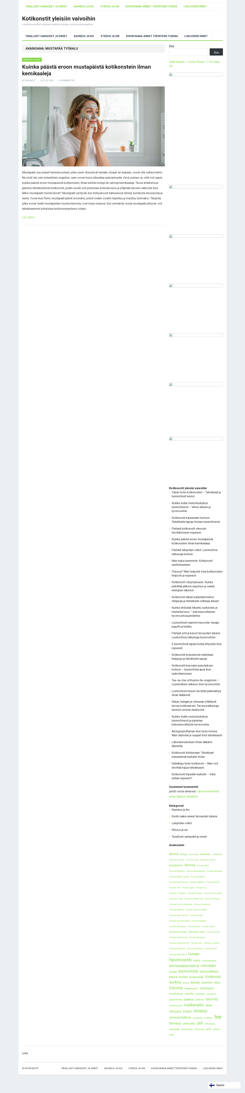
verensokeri (187, 1029)
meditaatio (207, 988)
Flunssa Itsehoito (199, 921)
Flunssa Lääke (207, 926)
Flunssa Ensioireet (202, 904)
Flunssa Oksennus (197, 937)
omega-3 (211, 994)
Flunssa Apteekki (197, 882)
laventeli (207, 982)
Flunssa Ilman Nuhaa (178, 915)
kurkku (175, 982)
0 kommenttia (66, 80)
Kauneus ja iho (84, 6)
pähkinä (188, 999)
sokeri (187, 1011)
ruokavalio (194, 1004)
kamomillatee (209, 971)
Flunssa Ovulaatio (211, 943)
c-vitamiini (217, 854)
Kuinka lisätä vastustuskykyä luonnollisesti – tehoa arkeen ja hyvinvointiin (191, 507)
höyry (197, 960)
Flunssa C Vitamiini (177, 893)
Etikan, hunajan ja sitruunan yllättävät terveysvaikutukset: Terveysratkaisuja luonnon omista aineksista (195, 705)
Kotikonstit (28, 80)
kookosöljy (196, 977)
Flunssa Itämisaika (177, 926)
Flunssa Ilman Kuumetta (196, 910)
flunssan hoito (197, 931)
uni (200, 1023)
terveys (175, 1023)
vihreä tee (199, 1029)
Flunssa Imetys (196, 915)
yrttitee (216, 1029)
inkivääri (208, 965)
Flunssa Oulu (196, 943)
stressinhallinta (180, 1017)
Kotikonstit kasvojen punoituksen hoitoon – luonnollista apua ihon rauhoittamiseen (192, 669)
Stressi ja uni (109, 6)
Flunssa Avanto (213, 882)
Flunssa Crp (201, 888)
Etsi (171, 46)
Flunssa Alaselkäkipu (195, 871)
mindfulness (176, 993)
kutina (186, 982)
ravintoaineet (175, 1005)
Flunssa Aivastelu (177, 871)
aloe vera (193, 854)
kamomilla (188, 971)
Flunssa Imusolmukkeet (179, 921)
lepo (217, 982)
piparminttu (175, 999)
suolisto (208, 1017)
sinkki (208, 1005)
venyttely (174, 1029)
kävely (195, 982)
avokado (205, 854)
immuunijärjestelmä (184, 966)
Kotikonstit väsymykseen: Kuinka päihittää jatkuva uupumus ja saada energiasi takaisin (193, 586)
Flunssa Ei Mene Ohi (194, 899)
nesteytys (200, 994)
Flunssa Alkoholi (197, 877)
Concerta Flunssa (207, 860)
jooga (173, 971)
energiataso (176, 865)
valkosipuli (209, 1023)
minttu (189, 993)
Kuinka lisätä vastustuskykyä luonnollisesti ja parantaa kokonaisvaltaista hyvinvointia (190, 720)
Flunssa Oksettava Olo (179, 943)
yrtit (208, 1029)
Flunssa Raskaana (177, 948)
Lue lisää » (29, 217)
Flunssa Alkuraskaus (178, 882)
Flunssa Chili (175, 888)
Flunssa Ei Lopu (176, 899)
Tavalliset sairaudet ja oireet (46, 6)
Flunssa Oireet (213, 932)
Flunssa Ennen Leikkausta (180, 904)
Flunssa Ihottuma (176, 910)
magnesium (191, 988)
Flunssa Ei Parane (212, 899)
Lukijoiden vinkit (195, 6)
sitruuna (175, 1011)
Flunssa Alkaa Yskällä (179, 877)
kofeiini (183, 977)
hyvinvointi (180, 960)
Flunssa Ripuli (210, 948)
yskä (171, 1034)
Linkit (25, 1053)
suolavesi (197, 1017)
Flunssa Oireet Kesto (178, 937)
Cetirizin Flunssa (176, 860)
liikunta (176, 988)
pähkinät (199, 999)
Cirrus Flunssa (192, 860)
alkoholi (173, 854)
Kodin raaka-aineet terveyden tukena (151, 6)
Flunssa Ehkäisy (195, 893)
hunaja (194, 954)
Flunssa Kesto (193, 926)
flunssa (190, 865)
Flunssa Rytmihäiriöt (178, 954)
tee (218, 1016)
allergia (183, 854)
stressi (200, 1011)
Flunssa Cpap (188, 888)
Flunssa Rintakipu (195, 948)
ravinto (211, 999)
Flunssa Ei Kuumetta (213, 893)
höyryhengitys (209, 960)
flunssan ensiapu (178, 932)
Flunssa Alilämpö (214, 871)
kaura (173, 977)
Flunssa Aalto (203, 865)
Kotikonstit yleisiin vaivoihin (58, 18)
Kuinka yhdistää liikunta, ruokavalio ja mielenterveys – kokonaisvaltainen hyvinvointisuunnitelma (194, 611)
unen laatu (189, 1023)
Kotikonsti (213, 977)
